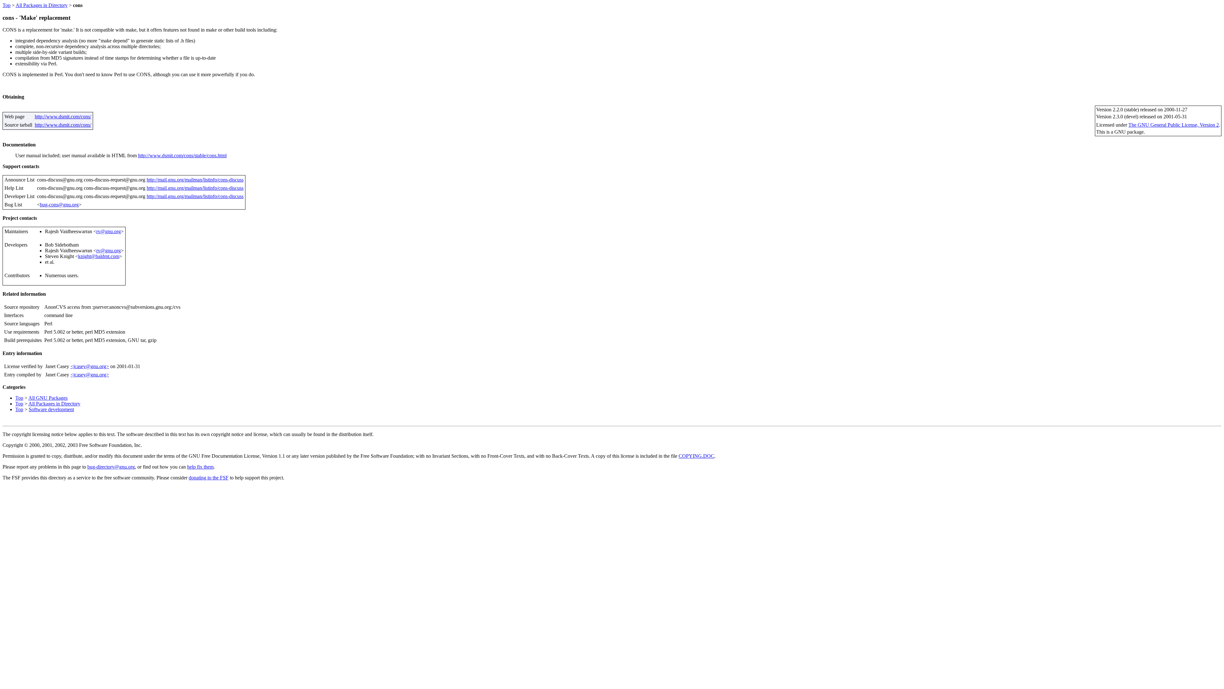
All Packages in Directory (42, 5)
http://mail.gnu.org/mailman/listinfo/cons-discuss (195, 179)
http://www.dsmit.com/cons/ (63, 116)
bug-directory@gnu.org (111, 467)
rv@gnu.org (108, 231)
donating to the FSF (209, 477)
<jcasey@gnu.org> (89, 366)
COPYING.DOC (696, 456)
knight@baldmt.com (98, 256)
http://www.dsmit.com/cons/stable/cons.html (182, 155)
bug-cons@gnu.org (59, 204)
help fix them (200, 467)
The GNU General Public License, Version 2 (1173, 125)
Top (7, 5)
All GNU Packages (48, 398)
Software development (51, 409)
